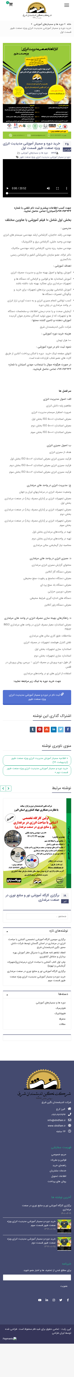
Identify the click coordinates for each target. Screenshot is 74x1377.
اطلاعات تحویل (58, 1176)
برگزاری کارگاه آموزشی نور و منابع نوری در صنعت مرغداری (32, 897)
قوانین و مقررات (58, 1160)
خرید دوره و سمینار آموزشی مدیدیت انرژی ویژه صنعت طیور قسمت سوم (37, 979)
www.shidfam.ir (56, 1126)
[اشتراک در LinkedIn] (54, 729)
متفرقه (62, 1019)
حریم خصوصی (58, 1154)
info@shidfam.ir (56, 1120)
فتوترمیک (60, 1008)
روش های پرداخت (57, 1181)
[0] (11, 5)
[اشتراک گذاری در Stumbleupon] (47, 729)
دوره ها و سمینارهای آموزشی (34, 153)
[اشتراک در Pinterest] (40, 729)
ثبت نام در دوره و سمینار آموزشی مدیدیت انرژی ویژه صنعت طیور (35, 697)
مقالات (62, 1024)
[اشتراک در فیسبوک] (68, 729)
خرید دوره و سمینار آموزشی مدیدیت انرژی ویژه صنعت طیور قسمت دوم (31, 1241)
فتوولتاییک (60, 1013)
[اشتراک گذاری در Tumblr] (32, 729)
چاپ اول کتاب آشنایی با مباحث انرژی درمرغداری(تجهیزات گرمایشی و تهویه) (36, 964)
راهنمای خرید (59, 1165)
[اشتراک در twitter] (61, 729)
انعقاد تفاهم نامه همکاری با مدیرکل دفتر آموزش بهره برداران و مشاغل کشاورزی (39, 955)
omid (53, 153)
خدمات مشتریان (58, 1171)
